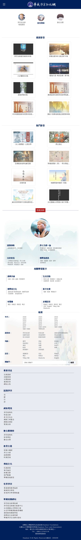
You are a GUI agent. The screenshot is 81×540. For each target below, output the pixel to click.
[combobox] (49, 362)
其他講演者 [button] (18, 293)
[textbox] (44, 362)
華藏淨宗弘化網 (42, 4)
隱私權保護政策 (40, 533)
